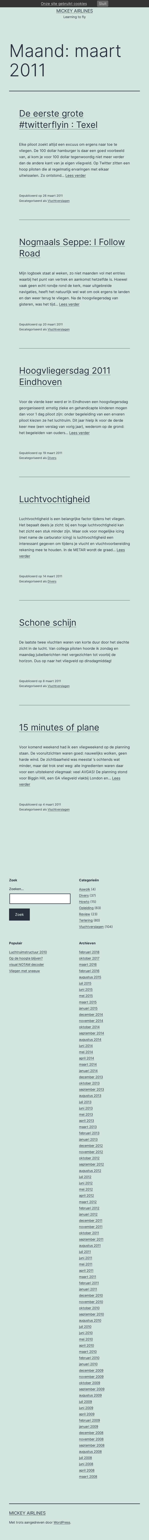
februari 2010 (89, 1358)
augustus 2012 (90, 1171)
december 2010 (91, 1295)
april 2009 (86, 1414)
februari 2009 (89, 1420)
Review (84, 914)
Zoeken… (16, 889)
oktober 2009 (89, 1383)
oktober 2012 (89, 1158)
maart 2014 (88, 1064)
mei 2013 (86, 1114)
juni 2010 (86, 1333)
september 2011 (91, 1239)
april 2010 (86, 1345)
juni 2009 (86, 1408)
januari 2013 (88, 1139)
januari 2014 (88, 1071)
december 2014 (91, 1014)
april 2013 (86, 1121)
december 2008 (91, 1433)
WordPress (62, 1522)
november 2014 (91, 1021)
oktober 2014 (89, 1027)
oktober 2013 (89, 1083)
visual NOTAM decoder (26, 964)
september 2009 (91, 1389)
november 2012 (91, 1152)
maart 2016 (88, 964)
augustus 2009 (90, 1395)
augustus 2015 (90, 977)
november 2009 (91, 1377)
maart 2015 (88, 1002)
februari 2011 (89, 1283)
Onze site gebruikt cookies (64, 3)
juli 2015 (85, 983)
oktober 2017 (89, 958)
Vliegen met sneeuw (24, 971)
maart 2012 (88, 1202)
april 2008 (86, 1470)
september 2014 (91, 1033)
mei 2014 (86, 1052)
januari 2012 (88, 1214)
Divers (52, 458)
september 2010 (91, 1314)
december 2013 (91, 1077)
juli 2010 (85, 1327)
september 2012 (91, 1164)
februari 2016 (89, 971)
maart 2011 (87, 1277)
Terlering (86, 920)
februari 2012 (89, 1208)
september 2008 (91, 1445)
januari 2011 (88, 1289)
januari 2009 (88, 1426)
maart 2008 (88, 1476)
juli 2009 (85, 1402)
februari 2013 (89, 1133)
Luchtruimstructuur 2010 (28, 952)
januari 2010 (88, 1364)
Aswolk (84, 889)
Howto (84, 902)
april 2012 (86, 1195)
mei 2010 (86, 1339)
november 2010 (91, 1302)
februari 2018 (89, 952)
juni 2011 (85, 1258)
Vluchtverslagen (59, 201)
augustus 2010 (90, 1320)
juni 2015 (86, 989)
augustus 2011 (90, 1245)
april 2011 (86, 1270)
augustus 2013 (90, 1096)
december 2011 (90, 1220)
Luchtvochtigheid (54, 499)
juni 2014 (86, 1046)
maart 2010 (88, 1352)
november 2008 (91, 1439)
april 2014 (86, 1058)
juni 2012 (86, 1183)
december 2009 (91, 1370)
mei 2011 (85, 1264)
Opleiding (86, 908)
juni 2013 (86, 1108)
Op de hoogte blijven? (26, 958)
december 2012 (91, 1146)
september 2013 (91, 1089)
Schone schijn (47, 622)
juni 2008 (86, 1464)
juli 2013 (85, 1102)
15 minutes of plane (59, 727)
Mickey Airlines (74, 11)
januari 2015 (88, 1008)
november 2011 (90, 1227)
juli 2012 (85, 1177)
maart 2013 (88, 1127)
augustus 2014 (90, 1039)
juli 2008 (85, 1458)
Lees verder (75, 175)
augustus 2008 (90, 1451)
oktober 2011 (89, 1233)
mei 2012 (86, 1189)
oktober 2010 (89, 1308)
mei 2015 (86, 996)
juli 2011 (85, 1252)
